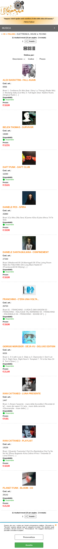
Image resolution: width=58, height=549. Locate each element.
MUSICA (6, 28)
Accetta (29, 545)
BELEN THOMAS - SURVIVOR (18, 127)
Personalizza (29, 537)
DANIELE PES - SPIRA (14, 207)
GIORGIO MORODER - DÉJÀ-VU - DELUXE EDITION (29, 346)
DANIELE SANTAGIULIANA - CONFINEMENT (26, 252)
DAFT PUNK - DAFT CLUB (16, 167)
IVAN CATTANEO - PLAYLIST (18, 440)
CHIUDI (56, 525)
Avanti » (32, 41)
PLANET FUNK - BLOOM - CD (18, 488)
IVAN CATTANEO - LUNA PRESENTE (22, 393)
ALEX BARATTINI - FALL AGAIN (19, 80)
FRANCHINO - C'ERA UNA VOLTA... (21, 299)
